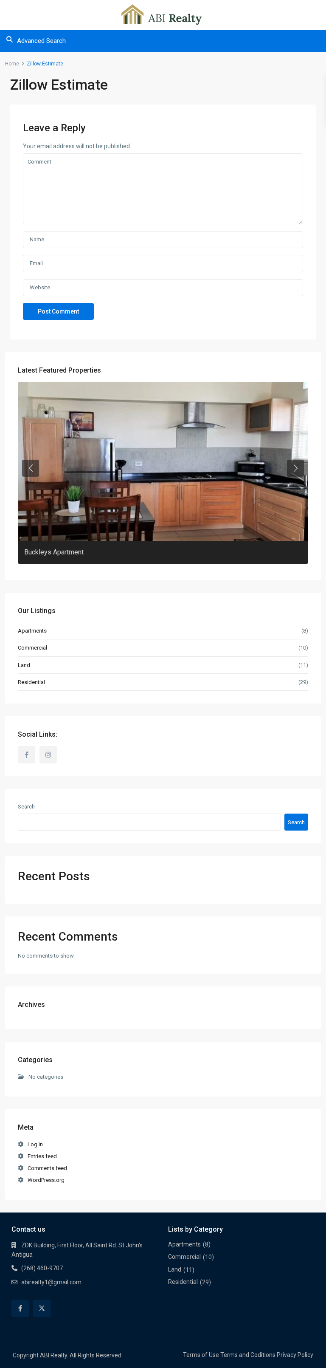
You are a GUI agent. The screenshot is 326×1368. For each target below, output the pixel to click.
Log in (35, 1144)
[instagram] (48, 754)
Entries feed (42, 1156)
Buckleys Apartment (54, 552)
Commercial (32, 647)
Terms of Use (201, 1354)
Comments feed (47, 1168)
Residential (31, 682)
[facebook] (26, 754)
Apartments (32, 630)
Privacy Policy (295, 1354)
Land (24, 665)
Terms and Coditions (247, 1354)
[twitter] (42, 1308)
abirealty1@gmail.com (51, 1282)
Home (12, 64)
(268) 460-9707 (42, 1268)
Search (26, 806)
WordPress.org (46, 1180)
